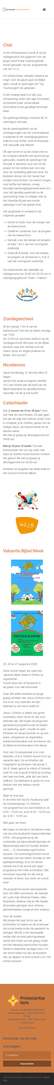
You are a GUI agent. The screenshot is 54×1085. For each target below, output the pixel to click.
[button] (44, 9)
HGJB (15, 69)
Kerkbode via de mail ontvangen (20, 1042)
